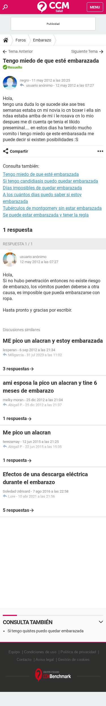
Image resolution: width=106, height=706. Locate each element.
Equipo (14, 652)
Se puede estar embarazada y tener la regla (46, 215)
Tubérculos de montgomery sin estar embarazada (52, 208)
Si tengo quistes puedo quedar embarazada (46, 631)
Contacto (24, 659)
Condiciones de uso (40, 652)
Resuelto (15, 67)
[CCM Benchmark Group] (53, 675)
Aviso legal (45, 659)
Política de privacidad (78, 652)
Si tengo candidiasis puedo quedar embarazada (50, 181)
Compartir (19, 151)
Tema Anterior (20, 51)
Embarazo (42, 40)
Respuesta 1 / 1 (18, 244)
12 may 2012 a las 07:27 (74, 85)
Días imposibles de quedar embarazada (42, 188)
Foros (21, 40)
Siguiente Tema (84, 51)
